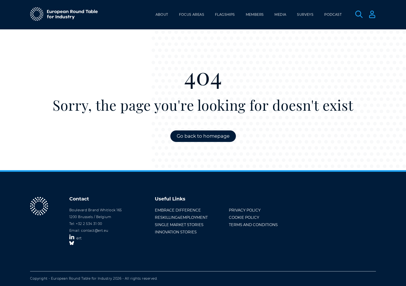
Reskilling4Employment (181, 217)
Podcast (333, 14)
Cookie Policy (244, 217)
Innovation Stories (176, 232)
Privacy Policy (245, 210)
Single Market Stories (179, 225)
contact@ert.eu (94, 230)
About (162, 14)
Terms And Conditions (253, 225)
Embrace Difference (178, 210)
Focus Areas (191, 14)
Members (255, 14)
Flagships (225, 14)
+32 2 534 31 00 (89, 224)
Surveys (305, 14)
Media (280, 14)
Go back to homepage (203, 136)
